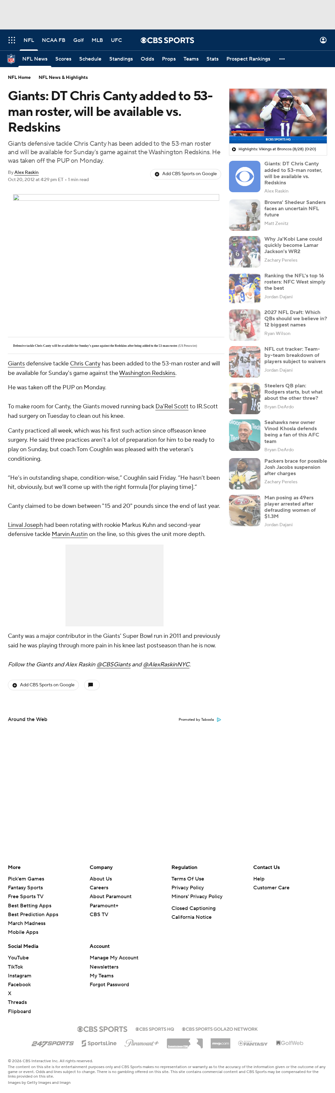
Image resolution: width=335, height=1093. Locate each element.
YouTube (18, 957)
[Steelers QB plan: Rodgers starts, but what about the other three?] (244, 398)
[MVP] (220, 1041)
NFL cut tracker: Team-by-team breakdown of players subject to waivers (295, 355)
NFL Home (19, 78)
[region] (278, 116)
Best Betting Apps (29, 905)
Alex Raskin (26, 173)
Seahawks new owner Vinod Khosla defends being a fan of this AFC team (291, 432)
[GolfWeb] (290, 1043)
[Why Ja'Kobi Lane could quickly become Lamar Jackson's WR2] (244, 252)
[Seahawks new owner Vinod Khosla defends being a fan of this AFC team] (244, 435)
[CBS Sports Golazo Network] (220, 1028)
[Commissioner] (185, 1041)
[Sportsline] (99, 1042)
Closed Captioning (193, 908)
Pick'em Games (26, 879)
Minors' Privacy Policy (196, 896)
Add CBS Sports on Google (189, 174)
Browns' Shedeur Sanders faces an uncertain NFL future (295, 208)
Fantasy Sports (25, 887)
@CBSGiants (114, 664)
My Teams (102, 976)
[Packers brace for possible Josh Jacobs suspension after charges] (244, 474)
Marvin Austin (70, 534)
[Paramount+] (142, 1042)
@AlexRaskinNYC (166, 664)
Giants (16, 363)
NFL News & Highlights (63, 78)
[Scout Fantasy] (253, 1043)
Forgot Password (109, 984)
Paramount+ (104, 905)
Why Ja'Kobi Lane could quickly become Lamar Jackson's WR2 (293, 245)
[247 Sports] (52, 1042)
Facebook (19, 984)
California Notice (191, 917)
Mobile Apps (23, 932)
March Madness (26, 923)
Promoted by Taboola (196, 719)
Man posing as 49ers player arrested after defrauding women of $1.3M (290, 507)
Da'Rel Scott (171, 406)
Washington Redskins (147, 373)
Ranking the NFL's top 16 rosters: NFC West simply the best (295, 281)
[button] (12, 40)
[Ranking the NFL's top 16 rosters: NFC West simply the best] (244, 288)
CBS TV (99, 914)
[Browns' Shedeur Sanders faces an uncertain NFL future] (244, 215)
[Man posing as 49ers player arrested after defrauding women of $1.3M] (244, 510)
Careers (99, 887)
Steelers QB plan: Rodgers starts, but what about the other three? (293, 391)
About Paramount (111, 896)
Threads (17, 1002)
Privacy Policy (187, 887)
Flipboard (19, 1011)
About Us (101, 879)
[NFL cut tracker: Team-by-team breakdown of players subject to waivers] (244, 362)
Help (259, 879)
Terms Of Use (187, 879)
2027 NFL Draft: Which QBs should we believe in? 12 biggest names (295, 318)
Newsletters (104, 967)
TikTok (15, 967)
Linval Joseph (25, 525)
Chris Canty (85, 363)
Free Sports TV (26, 896)
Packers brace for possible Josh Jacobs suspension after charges (295, 467)
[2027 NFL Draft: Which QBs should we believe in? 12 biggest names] (244, 325)
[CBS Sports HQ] (154, 1028)
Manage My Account (114, 957)
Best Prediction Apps (33, 914)
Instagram (19, 976)
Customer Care (271, 887)
